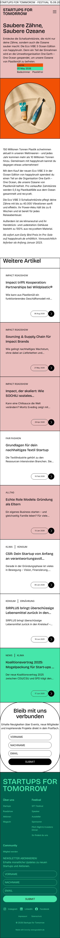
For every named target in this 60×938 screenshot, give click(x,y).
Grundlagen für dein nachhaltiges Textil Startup (27, 432)
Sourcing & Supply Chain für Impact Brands (25, 324)
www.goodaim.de (37, 930)
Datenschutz (36, 916)
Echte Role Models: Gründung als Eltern (23, 487)
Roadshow (8, 811)
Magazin (7, 822)
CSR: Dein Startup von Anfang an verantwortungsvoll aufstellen (19, 543)
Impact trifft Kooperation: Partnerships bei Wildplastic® (24, 271)
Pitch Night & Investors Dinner (42, 828)
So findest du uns (40, 835)
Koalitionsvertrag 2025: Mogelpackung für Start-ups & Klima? (28, 651)
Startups (7, 806)
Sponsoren (37, 822)
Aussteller (36, 816)
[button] (54, 11)
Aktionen (7, 816)
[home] (17, 11)
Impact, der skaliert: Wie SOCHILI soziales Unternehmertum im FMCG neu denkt (25, 380)
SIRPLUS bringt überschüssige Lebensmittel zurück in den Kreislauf (26, 597)
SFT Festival (37, 806)
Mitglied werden (10, 851)
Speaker (35, 811)
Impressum (22, 916)
